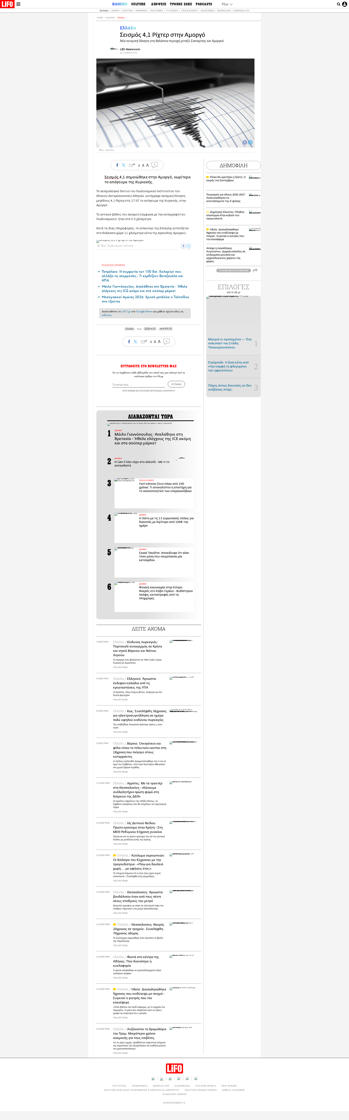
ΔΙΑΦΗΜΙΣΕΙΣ (182, 1085)
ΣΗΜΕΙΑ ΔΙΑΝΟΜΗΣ (233, 1090)
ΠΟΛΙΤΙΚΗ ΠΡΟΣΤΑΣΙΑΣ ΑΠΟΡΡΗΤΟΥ (157, 390)
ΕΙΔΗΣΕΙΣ (110, 18)
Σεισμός (112, 177)
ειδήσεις (107, 315)
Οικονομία (141, 10)
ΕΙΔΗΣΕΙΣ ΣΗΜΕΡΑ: (114, 265)
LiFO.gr (126, 311)
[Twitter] (250, 142)
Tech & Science (189, 10)
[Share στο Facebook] (183, 246)
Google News (144, 311)
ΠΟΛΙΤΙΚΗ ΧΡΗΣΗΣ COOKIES (201, 1090)
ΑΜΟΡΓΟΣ (166, 328)
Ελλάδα (104, 10)
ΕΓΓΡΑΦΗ (176, 384)
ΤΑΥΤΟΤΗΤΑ (119, 1085)
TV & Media (172, 10)
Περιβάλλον (223, 10)
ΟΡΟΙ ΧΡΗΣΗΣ (128, 390)
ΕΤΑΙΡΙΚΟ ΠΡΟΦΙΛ (206, 1085)
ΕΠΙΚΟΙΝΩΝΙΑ (140, 1085)
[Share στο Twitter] (188, 246)
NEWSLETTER (161, 1085)
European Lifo (241, 10)
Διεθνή (115, 10)
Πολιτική (128, 10)
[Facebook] (244, 142)
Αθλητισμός (207, 10)
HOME (100, 18)
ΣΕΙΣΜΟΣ (150, 328)
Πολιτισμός (156, 10)
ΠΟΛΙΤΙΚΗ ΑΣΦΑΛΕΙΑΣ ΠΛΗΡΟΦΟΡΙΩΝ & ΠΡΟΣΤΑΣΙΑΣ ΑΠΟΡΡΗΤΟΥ (141, 1090)
